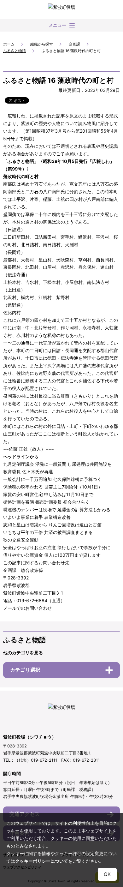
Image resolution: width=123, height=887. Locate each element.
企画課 (74, 44)
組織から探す (41, 44)
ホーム (9, 44)
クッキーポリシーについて (41, 861)
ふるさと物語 (14, 50)
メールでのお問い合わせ (27, 608)
